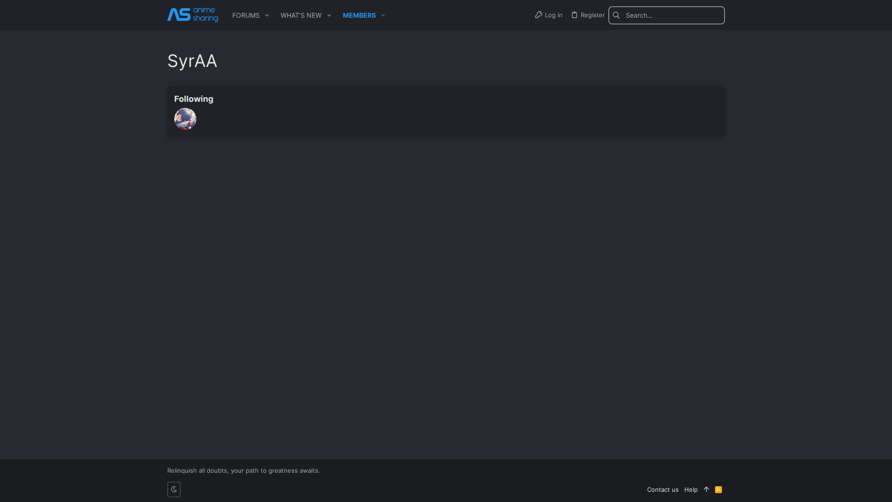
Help (691, 489)
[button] (267, 15)
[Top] (706, 489)
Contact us (663, 489)
